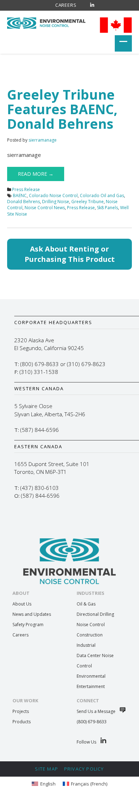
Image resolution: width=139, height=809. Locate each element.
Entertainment (91, 686)
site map (46, 769)
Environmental (91, 676)
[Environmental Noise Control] (46, 22)
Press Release (26, 189)
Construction (90, 635)
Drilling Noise (55, 202)
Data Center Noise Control (95, 660)
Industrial (86, 645)
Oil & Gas (86, 604)
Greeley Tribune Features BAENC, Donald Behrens (62, 108)
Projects (20, 711)
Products (21, 722)
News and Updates (31, 614)
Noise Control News (45, 208)
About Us (21, 604)
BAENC (20, 195)
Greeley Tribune (87, 202)
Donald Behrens (23, 202)
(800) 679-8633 (92, 722)
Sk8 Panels (107, 208)
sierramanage (43, 140)
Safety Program (27, 625)
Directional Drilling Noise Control (95, 619)
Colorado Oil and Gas (102, 195)
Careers (66, 5)
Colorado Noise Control (53, 195)
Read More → (35, 173)
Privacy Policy (84, 769)
